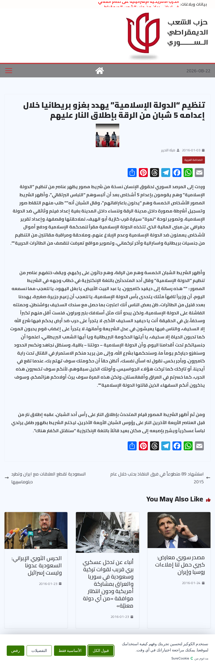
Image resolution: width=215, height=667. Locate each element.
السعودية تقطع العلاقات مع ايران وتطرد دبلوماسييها (48, 478)
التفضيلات (39, 650)
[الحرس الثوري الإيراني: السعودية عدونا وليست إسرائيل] (35, 516)
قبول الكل (101, 650)
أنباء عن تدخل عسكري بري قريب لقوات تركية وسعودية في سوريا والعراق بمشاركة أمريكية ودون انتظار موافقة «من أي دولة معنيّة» (108, 584)
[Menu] (8, 70)
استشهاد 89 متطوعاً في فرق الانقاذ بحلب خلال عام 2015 (157, 478)
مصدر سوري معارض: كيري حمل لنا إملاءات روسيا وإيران (180, 564)
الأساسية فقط (70, 650)
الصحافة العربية (193, 159)
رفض (15, 650)
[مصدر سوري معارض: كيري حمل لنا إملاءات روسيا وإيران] (179, 516)
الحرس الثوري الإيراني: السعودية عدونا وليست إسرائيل (36, 565)
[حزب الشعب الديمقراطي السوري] (99, 70)
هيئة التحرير (168, 150)
